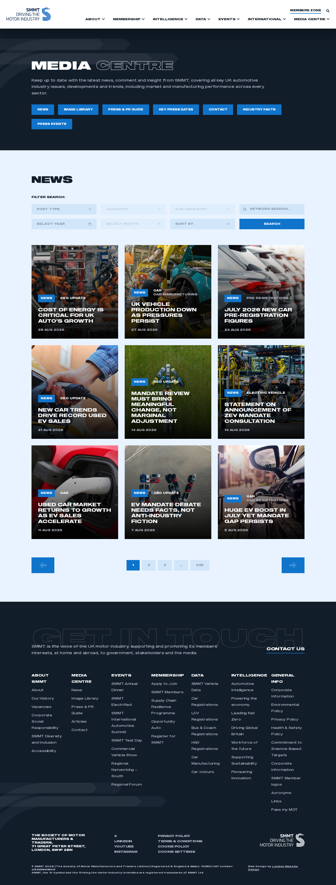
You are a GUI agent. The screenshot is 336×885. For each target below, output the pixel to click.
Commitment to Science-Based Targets (286, 749)
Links (276, 801)
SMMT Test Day (126, 740)
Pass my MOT (284, 810)
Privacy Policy (284, 719)
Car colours (202, 772)
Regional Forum (126, 784)
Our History (43, 698)
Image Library (84, 698)
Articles (79, 721)
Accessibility (44, 751)
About (38, 690)
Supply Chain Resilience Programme (163, 707)
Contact (79, 730)
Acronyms (281, 793)
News (76, 690)
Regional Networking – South (124, 770)
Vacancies (41, 707)
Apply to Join (164, 684)
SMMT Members (167, 692)
